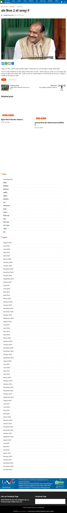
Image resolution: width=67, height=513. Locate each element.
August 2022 (7, 400)
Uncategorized (8, 179)
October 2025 (7, 275)
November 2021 (8, 430)
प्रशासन (5, 212)
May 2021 (6, 446)
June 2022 (6, 407)
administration (12, 79)
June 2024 (6, 328)
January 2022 (7, 423)
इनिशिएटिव (5, 115)
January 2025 (7, 305)
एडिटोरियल (6, 199)
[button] (65, 2)
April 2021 (6, 450)
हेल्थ (4, 232)
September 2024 (8, 318)
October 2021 (7, 433)
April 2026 (6, 256)
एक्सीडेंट (5, 192)
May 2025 (6, 292)
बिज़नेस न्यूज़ (6, 215)
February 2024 (8, 341)
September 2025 (8, 279)
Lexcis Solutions (22, 511)
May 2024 (6, 331)
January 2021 (7, 460)
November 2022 (8, 390)
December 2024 (8, 308)
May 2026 (6, 252)
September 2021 (8, 437)
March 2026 (7, 259)
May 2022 (6, 410)
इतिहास (38, 118)
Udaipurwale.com (9, 15)
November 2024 (8, 312)
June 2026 (6, 249)
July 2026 (6, 246)
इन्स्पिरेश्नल (11, 115)
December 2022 (8, 387)
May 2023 (6, 371)
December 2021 (8, 427)
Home (5, 6)
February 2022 (7, 420)
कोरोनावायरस (6, 205)
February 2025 (7, 302)
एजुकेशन (5, 196)
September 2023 (8, 358)
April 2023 (6, 374)
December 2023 (8, 348)
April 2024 (6, 335)
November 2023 (8, 351)
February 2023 (7, 381)
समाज (4, 219)
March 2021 (7, 453)
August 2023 (7, 361)
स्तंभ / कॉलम (6, 225)
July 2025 (6, 285)
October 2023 (7, 354)
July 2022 (6, 404)
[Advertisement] (33, 160)
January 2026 (7, 265)
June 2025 (6, 288)
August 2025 (7, 282)
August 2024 (7, 321)
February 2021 (7, 456)
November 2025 (8, 272)
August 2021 (7, 440)
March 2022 (7, 417)
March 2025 (7, 298)
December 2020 (8, 463)
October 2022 (7, 394)
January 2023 (7, 384)
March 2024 (7, 338)
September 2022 (8, 397)
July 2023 (6, 364)
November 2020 (8, 466)
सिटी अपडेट (12, 6)
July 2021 (6, 443)
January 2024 (7, 344)
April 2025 (6, 295)
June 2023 (6, 367)
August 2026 (7, 242)
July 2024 (6, 325)
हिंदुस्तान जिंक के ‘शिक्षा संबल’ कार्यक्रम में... (12, 119)
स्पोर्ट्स (5, 229)
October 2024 (7, 315)
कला (4, 202)
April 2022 (6, 413)
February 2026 (7, 262)
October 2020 (7, 469)
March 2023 (7, 377)
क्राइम (4, 209)
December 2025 (8, 269)
